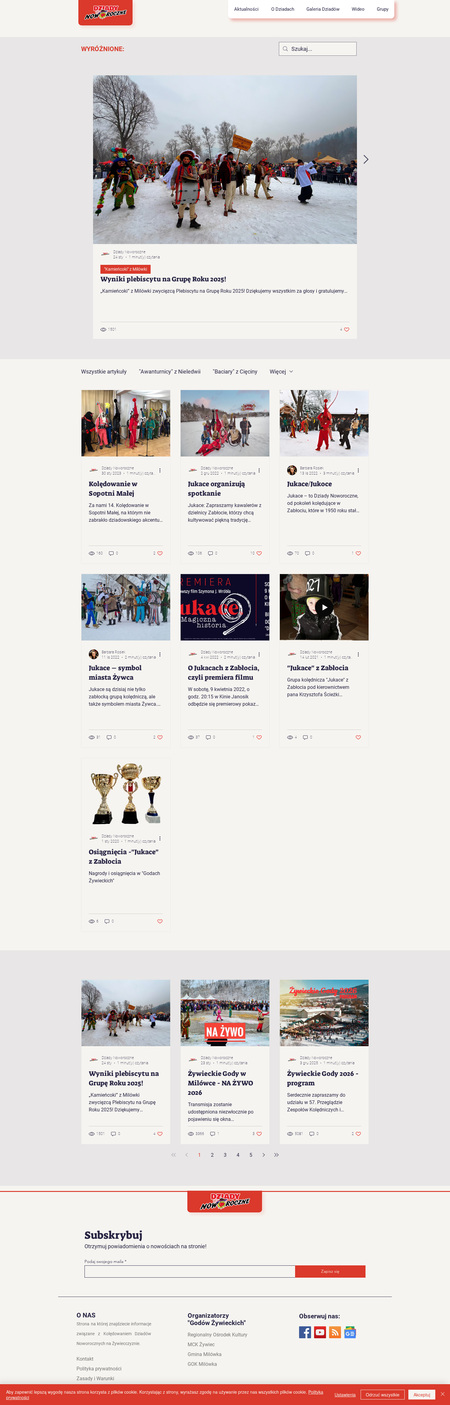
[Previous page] (186, 1154)
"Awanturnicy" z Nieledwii (170, 371)
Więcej (278, 371)
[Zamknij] (442, 1394)
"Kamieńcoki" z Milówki (125, 269)
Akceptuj (422, 1395)
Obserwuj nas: (319, 1316)
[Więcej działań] (162, 470)
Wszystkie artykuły (104, 371)
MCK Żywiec (201, 1344)
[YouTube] (320, 1332)
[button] (282, 9)
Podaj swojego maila (104, 1261)
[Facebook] (305, 1332)
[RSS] (335, 1332)
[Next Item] (366, 159)
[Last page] (276, 1154)
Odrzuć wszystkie (382, 1395)
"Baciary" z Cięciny (235, 371)
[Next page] (263, 1154)
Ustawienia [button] (345, 1395)
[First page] (173, 1154)
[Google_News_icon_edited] (350, 1332)
